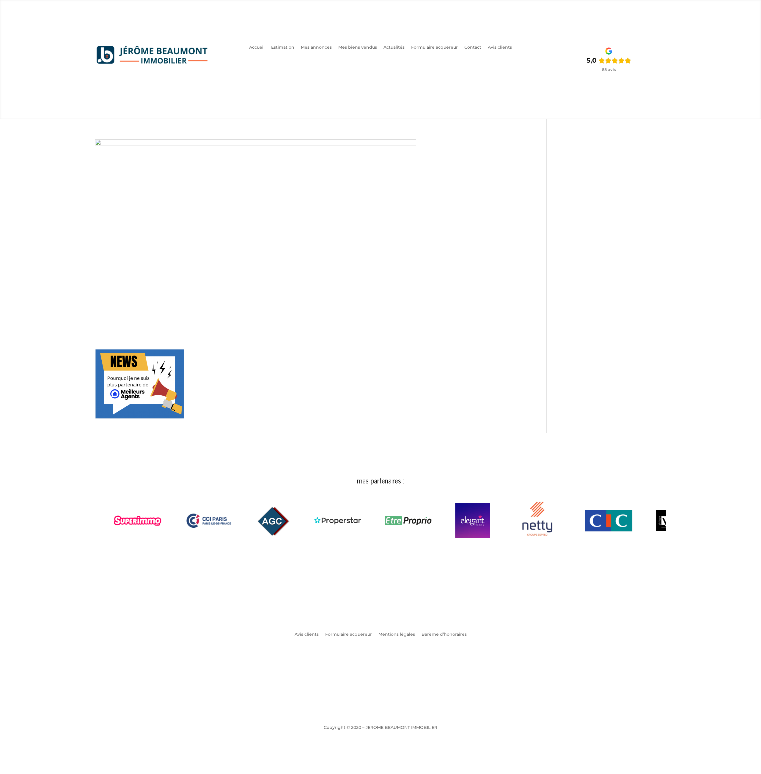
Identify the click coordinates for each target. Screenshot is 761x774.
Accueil (257, 47)
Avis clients (500, 47)
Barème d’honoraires (444, 634)
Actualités (394, 47)
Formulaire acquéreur (434, 47)
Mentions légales (396, 634)
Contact (472, 47)
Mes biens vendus (357, 47)
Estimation (282, 47)
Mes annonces (316, 47)
